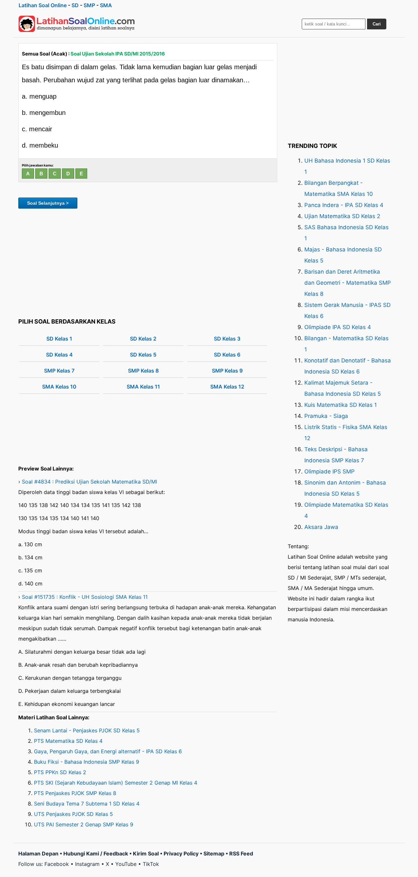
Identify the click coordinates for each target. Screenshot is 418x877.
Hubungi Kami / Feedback (95, 853)
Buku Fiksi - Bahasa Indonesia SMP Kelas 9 (86, 761)
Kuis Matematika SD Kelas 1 (340, 405)
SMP (89, 5)
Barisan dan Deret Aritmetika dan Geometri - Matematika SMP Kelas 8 (347, 282)
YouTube (126, 864)
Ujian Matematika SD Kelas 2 (342, 216)
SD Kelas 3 (227, 338)
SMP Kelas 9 (227, 370)
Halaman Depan (38, 853)
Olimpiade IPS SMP (329, 471)
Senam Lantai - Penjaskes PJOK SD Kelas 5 (87, 730)
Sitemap (213, 853)
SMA (106, 5)
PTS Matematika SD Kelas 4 (68, 741)
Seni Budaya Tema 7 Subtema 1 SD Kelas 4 (86, 803)
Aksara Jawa (321, 527)
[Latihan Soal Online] (76, 24)
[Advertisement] (148, 262)
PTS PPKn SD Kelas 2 (60, 772)
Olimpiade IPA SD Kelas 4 (337, 327)
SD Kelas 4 (59, 354)
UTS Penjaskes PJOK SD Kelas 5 (73, 814)
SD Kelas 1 (59, 338)
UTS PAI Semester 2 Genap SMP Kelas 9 (83, 824)
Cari (377, 24)
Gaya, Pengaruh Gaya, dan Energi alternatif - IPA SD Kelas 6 (108, 751)
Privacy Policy (181, 853)
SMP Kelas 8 (143, 370)
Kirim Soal (146, 853)
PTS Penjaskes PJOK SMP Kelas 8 (75, 793)
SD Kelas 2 (143, 338)
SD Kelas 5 (143, 354)
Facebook (56, 864)
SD (75, 5)
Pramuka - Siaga (326, 416)
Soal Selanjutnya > (48, 203)
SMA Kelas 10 (59, 386)
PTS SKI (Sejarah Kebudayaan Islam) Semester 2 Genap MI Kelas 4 (115, 782)
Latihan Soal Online (43, 5)
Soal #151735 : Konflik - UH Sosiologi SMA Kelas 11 (85, 597)
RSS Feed (241, 853)
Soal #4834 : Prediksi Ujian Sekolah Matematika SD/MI (89, 481)
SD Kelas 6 (227, 354)
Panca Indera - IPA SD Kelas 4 (343, 205)
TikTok (151, 864)
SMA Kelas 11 (143, 386)
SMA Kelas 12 (227, 386)
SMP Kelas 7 (59, 370)
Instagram (87, 864)
